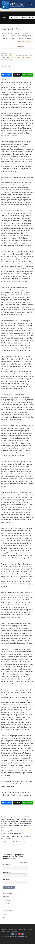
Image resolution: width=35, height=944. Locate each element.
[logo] (12, 5)
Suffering (18, 57)
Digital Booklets (7, 893)
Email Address (8, 865)
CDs (4, 914)
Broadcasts (6, 897)
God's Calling (9, 60)
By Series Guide (8, 910)
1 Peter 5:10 (11, 55)
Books (5, 918)
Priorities (8, 57)
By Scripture (7, 903)
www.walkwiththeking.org (9, 939)
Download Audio (26, 41)
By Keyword (7, 900)
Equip (23, 57)
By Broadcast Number (10, 907)
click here (30, 831)
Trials (13, 57)
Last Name (6, 879)
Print (22, 46)
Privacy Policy (22, 936)
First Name (6, 872)
